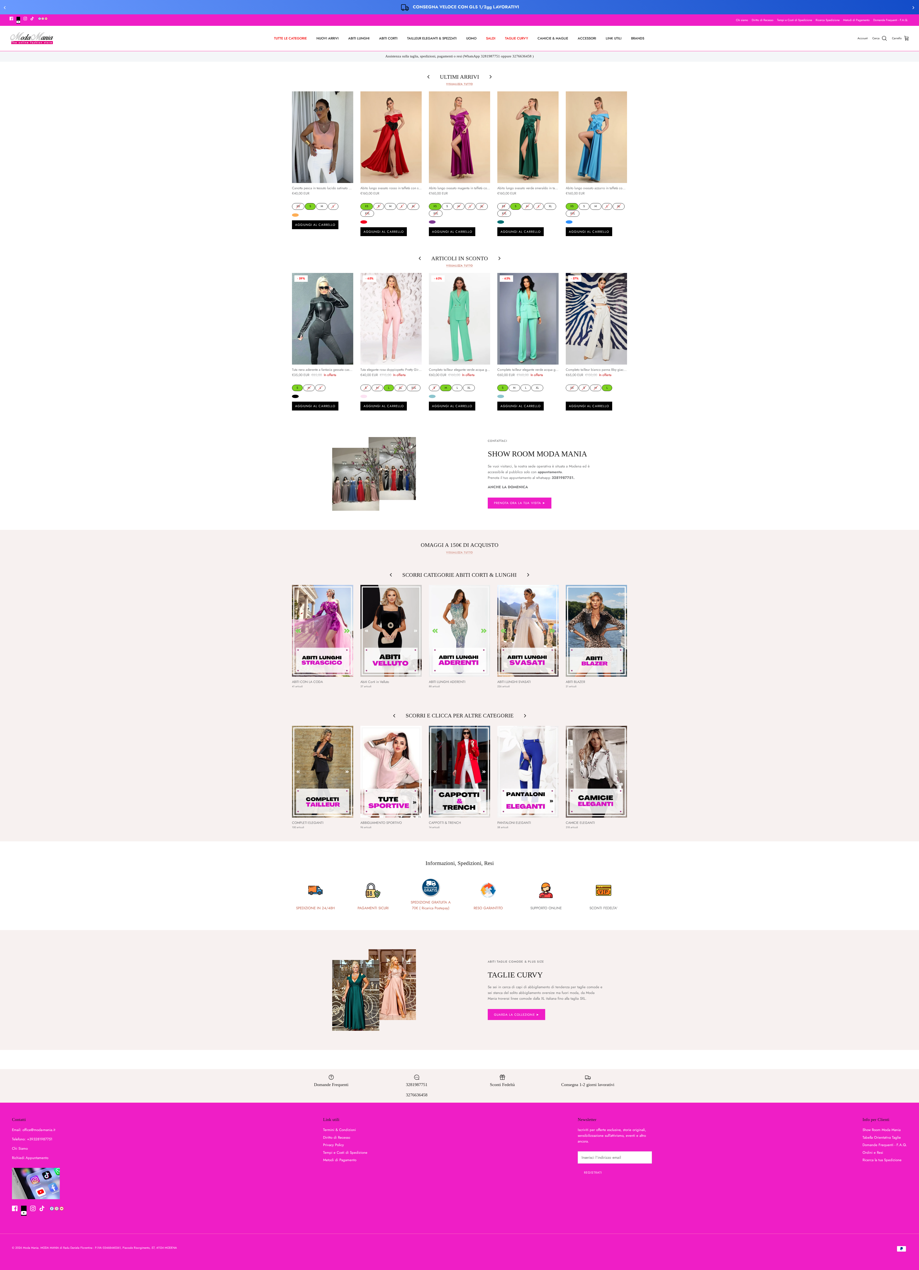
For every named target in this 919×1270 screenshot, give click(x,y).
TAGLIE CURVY (516, 38)
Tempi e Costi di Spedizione (794, 20)
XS (298, 205)
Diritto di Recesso (762, 20)
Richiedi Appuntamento (30, 1157)
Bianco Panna (569, 396)
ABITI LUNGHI (359, 38)
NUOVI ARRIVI (327, 38)
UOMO (471, 38)
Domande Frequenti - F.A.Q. (890, 20)
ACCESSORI (587, 38)
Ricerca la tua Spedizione (882, 1160)
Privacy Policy (333, 1145)
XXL (367, 213)
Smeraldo (500, 222)
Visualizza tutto (459, 84)
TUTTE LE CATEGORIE (290, 38)
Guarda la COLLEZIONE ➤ (516, 1014)
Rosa (363, 396)
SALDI (490, 38)
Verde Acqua (432, 396)
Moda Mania (31, 1248)
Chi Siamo (20, 1148)
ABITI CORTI (388, 38)
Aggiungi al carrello (315, 224)
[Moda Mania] (32, 38)
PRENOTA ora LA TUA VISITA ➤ (519, 503)
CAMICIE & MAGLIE (553, 38)
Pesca (295, 215)
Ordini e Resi (873, 1152)
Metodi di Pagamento (856, 20)
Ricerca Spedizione (828, 20)
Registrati (593, 1172)
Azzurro (569, 222)
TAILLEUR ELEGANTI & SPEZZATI (432, 38)
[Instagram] (25, 18)
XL (413, 205)
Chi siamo (742, 20)
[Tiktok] (32, 18)
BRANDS (637, 38)
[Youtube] (18, 20)
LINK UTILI (614, 38)
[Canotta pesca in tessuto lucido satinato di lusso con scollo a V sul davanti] (322, 137)
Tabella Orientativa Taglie (882, 1137)
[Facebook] (11, 18)
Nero (295, 396)
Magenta (432, 222)
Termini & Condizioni (339, 1129)
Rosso (363, 222)
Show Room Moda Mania (882, 1129)
